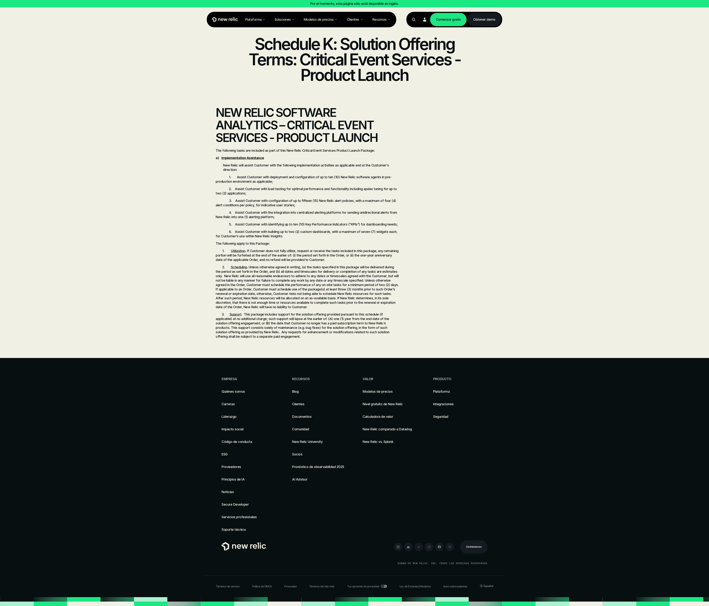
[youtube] (408, 547)
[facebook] (439, 547)
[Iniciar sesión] (424, 19)
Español (488, 586)
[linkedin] (398, 547)
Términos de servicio (227, 586)
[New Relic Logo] (224, 19)
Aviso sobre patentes (455, 586)
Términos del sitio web (322, 586)
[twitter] (418, 547)
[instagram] (449, 547)
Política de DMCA (262, 586)
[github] (429, 547)
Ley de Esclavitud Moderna (415, 586)
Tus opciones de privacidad (363, 586)
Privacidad (290, 586)
